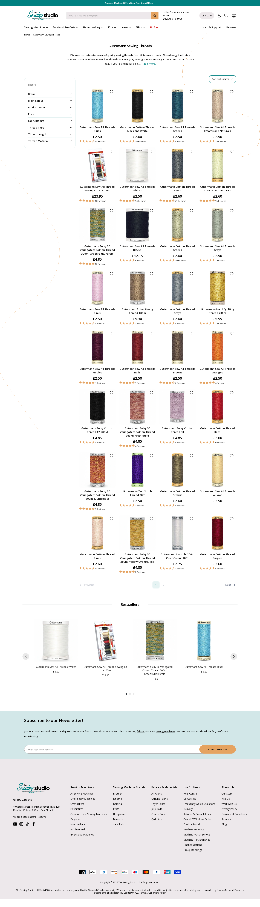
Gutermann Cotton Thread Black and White (137, 129)
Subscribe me (217, 749)
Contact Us (189, 798)
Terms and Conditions (234, 814)
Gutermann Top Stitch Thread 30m (137, 493)
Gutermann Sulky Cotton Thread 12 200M (97, 430)
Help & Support (212, 27)
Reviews (231, 27)
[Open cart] (234, 16)
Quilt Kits (156, 819)
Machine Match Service (196, 834)
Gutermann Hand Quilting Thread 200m (217, 311)
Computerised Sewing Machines (88, 814)
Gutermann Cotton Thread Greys (177, 311)
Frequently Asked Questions (199, 803)
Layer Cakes (158, 803)
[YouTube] (15, 824)
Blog (224, 824)
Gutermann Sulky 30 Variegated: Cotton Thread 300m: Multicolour (97, 494)
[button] (97, 141)
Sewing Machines (34, 27)
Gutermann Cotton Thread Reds (217, 430)
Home (27, 34)
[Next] (233, 656)
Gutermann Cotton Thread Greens (177, 248)
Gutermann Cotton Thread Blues (177, 188)
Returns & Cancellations (197, 814)
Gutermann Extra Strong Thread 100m (137, 311)
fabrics (141, 731)
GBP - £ (205, 15)
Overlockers (77, 803)
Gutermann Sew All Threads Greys (217, 248)
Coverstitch (76, 809)
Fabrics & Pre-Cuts (64, 27)
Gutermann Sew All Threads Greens (177, 129)
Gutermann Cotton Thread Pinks (97, 556)
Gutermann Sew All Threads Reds (137, 370)
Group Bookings (192, 850)
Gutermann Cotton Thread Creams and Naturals (217, 188)
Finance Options (192, 844)
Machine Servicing (193, 829)
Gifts (138, 27)
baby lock (118, 824)
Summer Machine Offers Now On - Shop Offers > (130, 3)
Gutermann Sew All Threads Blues (97, 129)
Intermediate (77, 824)
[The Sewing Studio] (42, 16)
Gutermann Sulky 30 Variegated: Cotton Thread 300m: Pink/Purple (137, 431)
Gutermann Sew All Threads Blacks (137, 248)
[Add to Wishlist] (111, 92)
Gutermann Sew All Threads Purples (97, 370)
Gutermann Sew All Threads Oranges (217, 370)
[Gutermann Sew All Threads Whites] (56, 640)
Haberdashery (91, 27)
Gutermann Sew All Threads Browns (177, 370)
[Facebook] (33, 824)
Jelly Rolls (156, 809)
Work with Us (229, 803)
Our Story (226, 793)
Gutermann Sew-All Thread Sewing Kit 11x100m (97, 188)
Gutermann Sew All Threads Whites (137, 188)
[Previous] (25, 656)
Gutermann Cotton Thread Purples (217, 556)
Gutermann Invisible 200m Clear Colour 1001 (177, 556)
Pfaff (116, 809)
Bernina (117, 803)
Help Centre (190, 793)
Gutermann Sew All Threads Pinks (97, 311)
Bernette (118, 819)
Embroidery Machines (82, 798)
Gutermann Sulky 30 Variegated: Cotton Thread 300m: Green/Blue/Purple (97, 249)
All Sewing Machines (82, 793)
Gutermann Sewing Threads (46, 34)
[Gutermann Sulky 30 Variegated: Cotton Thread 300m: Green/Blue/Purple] (155, 640)
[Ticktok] (27, 824)
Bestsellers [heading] (130, 604)
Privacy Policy (229, 809)
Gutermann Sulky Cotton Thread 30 (177, 430)
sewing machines (165, 731)
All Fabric (156, 793)
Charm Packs (158, 814)
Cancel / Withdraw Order (197, 819)
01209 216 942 (22, 800)
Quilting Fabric (159, 798)
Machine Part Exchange (196, 839)
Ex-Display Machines (82, 834)
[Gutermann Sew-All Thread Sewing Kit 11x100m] (105, 640)
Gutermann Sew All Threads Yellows (217, 493)
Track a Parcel (191, 824)
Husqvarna (119, 814)
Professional (77, 829)
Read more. (149, 63)
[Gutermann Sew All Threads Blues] (204, 640)
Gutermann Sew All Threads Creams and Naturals (217, 129)
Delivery (188, 809)
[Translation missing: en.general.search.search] (154, 15)
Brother (117, 793)
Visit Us (225, 798)
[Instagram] (21, 824)
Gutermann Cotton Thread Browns (177, 493)
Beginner (75, 819)
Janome (117, 798)
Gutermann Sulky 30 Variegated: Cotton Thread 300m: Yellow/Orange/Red (137, 557)
